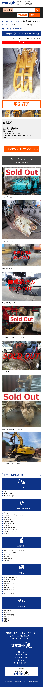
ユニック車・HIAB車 (9, 579)
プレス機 (6, 513)
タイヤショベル (8, 589)
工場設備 (21, 546)
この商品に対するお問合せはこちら (21, 149)
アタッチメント (8, 495)
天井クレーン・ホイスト (10, 552)
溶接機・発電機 (8, 558)
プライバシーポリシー (22, 663)
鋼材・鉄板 (6, 610)
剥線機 (5, 525)
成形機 (5, 533)
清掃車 (5, 585)
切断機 (5, 517)
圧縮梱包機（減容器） (9, 529)
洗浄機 (5, 612)
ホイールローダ (8, 583)
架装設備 (6, 581)
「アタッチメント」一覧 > (21, 162)
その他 (21, 606)
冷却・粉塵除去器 (8, 614)
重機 (21, 487)
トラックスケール (8, 554)
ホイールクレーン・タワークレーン (13, 550)
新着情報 (22, 660)
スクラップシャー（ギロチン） (12, 515)
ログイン (34, 15)
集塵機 (5, 619)
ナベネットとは (22, 654)
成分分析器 (6, 556)
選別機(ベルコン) (8, 527)
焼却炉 (5, 616)
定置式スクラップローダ (10, 531)
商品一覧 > (38, 475)
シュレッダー (7, 521)
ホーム (22, 652)
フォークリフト (8, 587)
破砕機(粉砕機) (7, 523)
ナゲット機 (6, 560)
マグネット (6, 493)
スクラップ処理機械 (21, 508)
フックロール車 (8, 593)
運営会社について (22, 657)
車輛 (21, 573)
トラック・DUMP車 (9, 577)
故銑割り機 (6, 519)
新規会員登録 (22, 15)
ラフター (6, 591)
